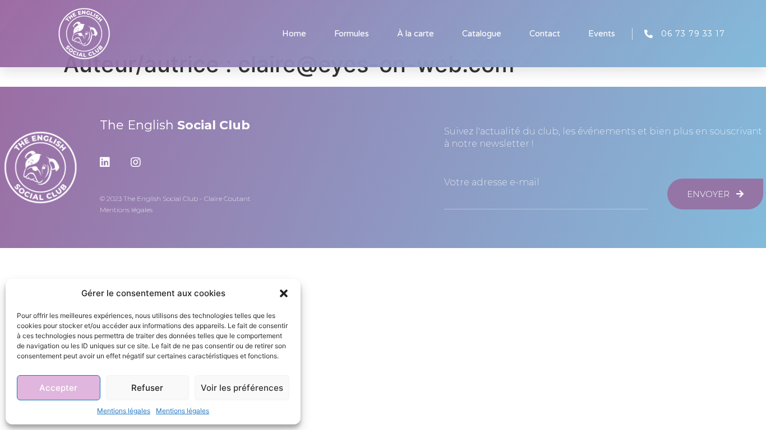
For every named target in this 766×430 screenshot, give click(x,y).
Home (294, 34)
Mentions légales (123, 410)
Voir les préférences (242, 387)
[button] (283, 293)
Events (601, 34)
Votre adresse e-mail (491, 182)
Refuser (147, 387)
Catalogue (481, 34)
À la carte (415, 34)
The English (175, 125)
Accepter (58, 387)
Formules (351, 34)
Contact (544, 34)
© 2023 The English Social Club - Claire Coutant (175, 198)
